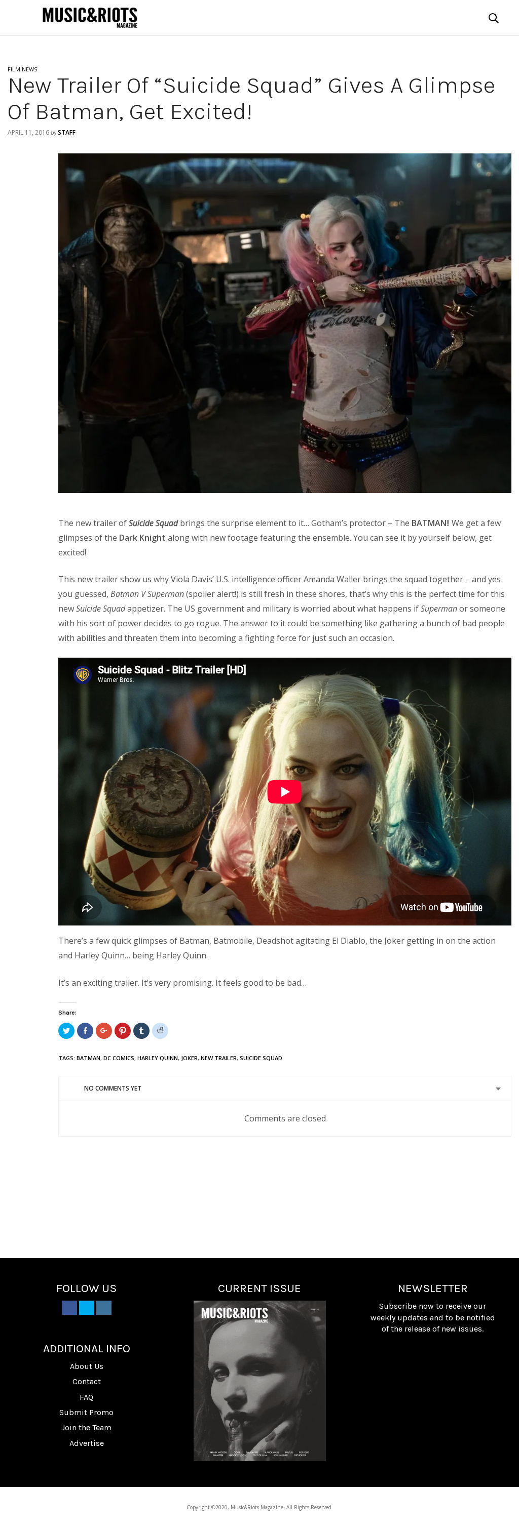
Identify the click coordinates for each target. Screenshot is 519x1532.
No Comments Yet (112, 1088)
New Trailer (219, 1058)
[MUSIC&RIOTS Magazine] (90, 18)
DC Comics (118, 1058)
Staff (67, 132)
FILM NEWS (22, 69)
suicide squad (261, 1058)
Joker (189, 1058)
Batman (88, 1058)
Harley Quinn (157, 1058)
